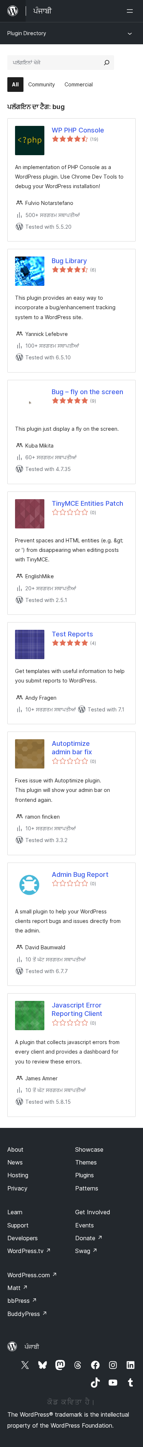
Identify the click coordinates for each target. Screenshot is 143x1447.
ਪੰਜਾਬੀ (32, 1346)
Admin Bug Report (80, 874)
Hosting (17, 1175)
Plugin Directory (26, 33)
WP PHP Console (78, 130)
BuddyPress (27, 1313)
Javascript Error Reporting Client (77, 1009)
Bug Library (69, 261)
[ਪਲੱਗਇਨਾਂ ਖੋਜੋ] (106, 62)
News (15, 1162)
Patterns (86, 1188)
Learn (14, 1212)
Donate (89, 1238)
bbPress (22, 1300)
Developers (22, 1238)
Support (18, 1225)
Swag (86, 1251)
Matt (17, 1287)
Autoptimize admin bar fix (72, 748)
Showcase (89, 1149)
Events (84, 1225)
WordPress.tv (29, 1251)
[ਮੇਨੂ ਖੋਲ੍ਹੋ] (131, 11)
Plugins (84, 1175)
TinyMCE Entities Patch (87, 503)
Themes (86, 1162)
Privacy (17, 1188)
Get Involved (92, 1212)
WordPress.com (32, 1275)
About (15, 1149)
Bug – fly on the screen (87, 392)
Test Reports (72, 634)
